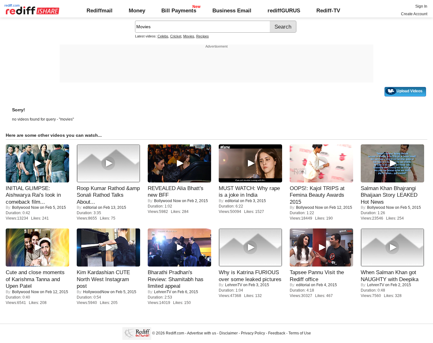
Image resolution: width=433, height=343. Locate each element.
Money (137, 10)
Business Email (231, 10)
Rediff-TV (328, 10)
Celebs (163, 36)
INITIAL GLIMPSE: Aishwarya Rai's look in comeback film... (33, 195)
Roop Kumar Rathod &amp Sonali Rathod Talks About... (108, 195)
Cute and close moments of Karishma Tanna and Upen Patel (35, 279)
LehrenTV (162, 292)
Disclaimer (228, 333)
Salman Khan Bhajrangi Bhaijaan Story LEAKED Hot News (389, 195)
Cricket (175, 36)
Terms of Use (299, 333)
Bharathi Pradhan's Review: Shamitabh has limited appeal (176, 279)
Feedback (276, 333)
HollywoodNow (96, 292)
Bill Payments (178, 10)
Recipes (202, 36)
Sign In (421, 6)
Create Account (414, 14)
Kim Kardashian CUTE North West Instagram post (103, 279)
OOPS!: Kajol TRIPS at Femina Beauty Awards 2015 (317, 195)
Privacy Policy (253, 333)
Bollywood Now (25, 207)
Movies (188, 36)
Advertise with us (201, 333)
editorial (90, 207)
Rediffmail (100, 10)
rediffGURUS (284, 10)
